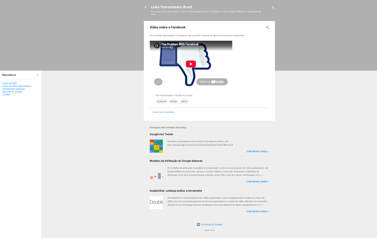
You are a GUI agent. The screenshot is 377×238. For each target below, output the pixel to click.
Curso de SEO (9, 83)
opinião (173, 101)
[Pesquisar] (273, 8)
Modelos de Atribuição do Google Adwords (176, 160)
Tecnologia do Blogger (211, 224)
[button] (267, 27)
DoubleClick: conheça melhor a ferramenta (176, 190)
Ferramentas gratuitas (13, 89)
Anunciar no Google (12, 91)
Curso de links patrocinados (16, 86)
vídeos (184, 101)
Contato (6, 94)
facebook (161, 101)
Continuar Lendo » (257, 151)
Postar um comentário (164, 112)
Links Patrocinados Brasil (171, 7)
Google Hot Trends (161, 134)
